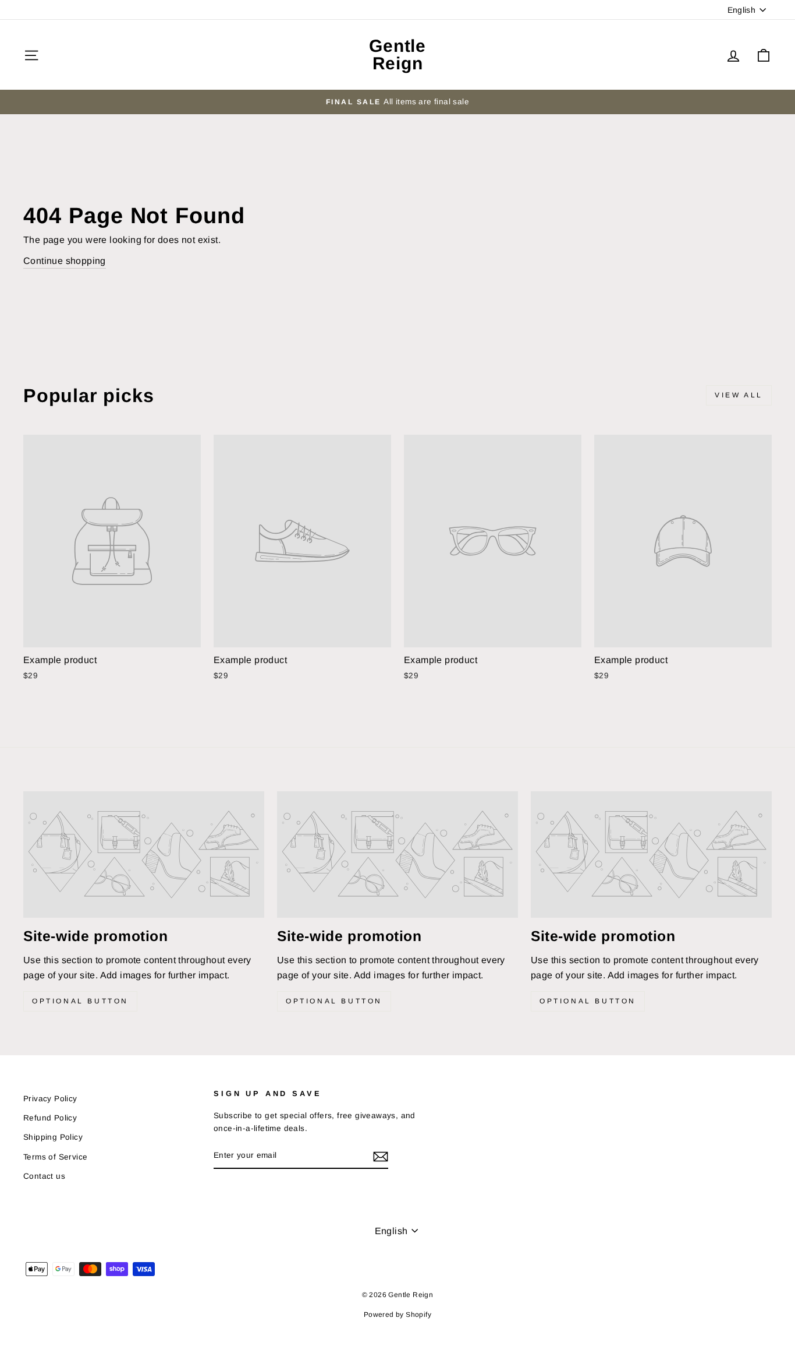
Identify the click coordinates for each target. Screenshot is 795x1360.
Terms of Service (55, 1157)
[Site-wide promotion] (143, 854)
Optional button (80, 1001)
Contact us (44, 1176)
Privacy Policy (50, 1098)
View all (739, 395)
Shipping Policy (53, 1137)
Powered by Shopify (397, 1314)
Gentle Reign (397, 54)
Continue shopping (64, 261)
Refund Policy (50, 1118)
